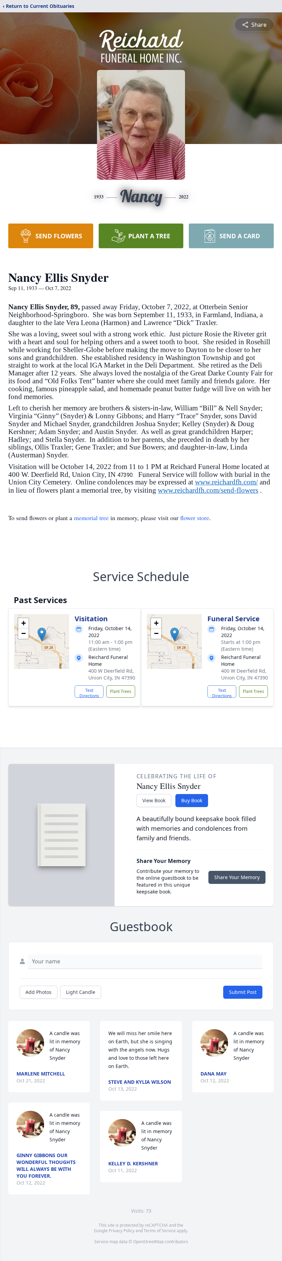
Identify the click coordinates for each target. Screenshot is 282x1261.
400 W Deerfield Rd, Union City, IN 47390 (111, 674)
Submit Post (243, 992)
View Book (153, 800)
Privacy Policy (121, 1231)
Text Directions (89, 692)
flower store (194, 518)
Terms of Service (160, 1231)
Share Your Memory (237, 877)
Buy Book (191, 800)
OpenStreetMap (148, 1242)
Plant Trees (120, 691)
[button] (41, 634)
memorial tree (91, 518)
